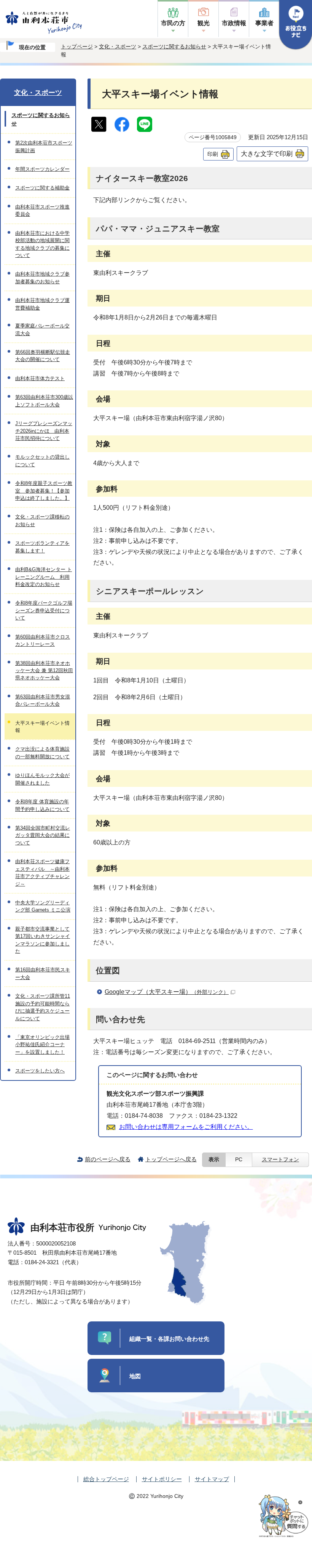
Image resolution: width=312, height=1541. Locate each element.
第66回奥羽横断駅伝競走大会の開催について (42, 355)
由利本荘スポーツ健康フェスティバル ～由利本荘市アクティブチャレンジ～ (42, 872)
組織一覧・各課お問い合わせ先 (169, 1339)
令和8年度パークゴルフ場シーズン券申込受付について (43, 610)
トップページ (77, 46)
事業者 (264, 23)
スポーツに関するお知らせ (174, 46)
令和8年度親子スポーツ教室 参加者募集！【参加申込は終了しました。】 (43, 490)
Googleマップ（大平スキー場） (167, 992)
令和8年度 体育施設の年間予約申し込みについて (42, 805)
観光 (203, 23)
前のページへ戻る (108, 1159)
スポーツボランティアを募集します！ (42, 546)
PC (238, 1159)
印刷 (212, 154)
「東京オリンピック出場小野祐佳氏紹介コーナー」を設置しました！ (42, 1044)
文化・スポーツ (117, 46)
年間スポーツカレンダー (42, 169)
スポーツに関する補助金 (42, 188)
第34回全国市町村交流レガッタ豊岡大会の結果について (42, 835)
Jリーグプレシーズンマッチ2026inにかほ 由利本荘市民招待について (43, 431)
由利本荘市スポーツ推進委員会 (42, 210)
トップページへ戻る (171, 1159)
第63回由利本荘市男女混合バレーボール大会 (42, 700)
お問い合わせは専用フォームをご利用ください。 (186, 1127)
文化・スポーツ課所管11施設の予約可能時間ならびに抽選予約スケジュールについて (42, 1007)
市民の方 (173, 23)
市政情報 (234, 23)
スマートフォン (280, 1159)
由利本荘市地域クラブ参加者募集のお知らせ (42, 277)
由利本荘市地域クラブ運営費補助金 (42, 303)
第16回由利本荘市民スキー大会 (42, 973)
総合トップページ (106, 1479)
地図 (135, 1376)
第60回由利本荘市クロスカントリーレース (42, 640)
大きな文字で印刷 (267, 153)
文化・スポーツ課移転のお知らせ (42, 520)
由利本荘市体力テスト (40, 378)
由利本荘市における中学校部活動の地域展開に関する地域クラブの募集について (42, 244)
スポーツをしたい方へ (40, 1071)
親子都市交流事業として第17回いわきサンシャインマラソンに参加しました (42, 940)
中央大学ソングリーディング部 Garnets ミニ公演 (42, 906)
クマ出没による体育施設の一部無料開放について (42, 752)
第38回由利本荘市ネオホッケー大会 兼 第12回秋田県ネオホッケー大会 (44, 670)
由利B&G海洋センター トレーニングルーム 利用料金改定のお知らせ (43, 577)
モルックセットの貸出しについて (42, 460)
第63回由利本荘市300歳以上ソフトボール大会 (44, 400)
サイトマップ (212, 1479)
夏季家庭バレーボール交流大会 (42, 329)
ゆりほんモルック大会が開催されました (42, 778)
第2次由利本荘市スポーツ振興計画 (43, 146)
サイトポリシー (162, 1479)
